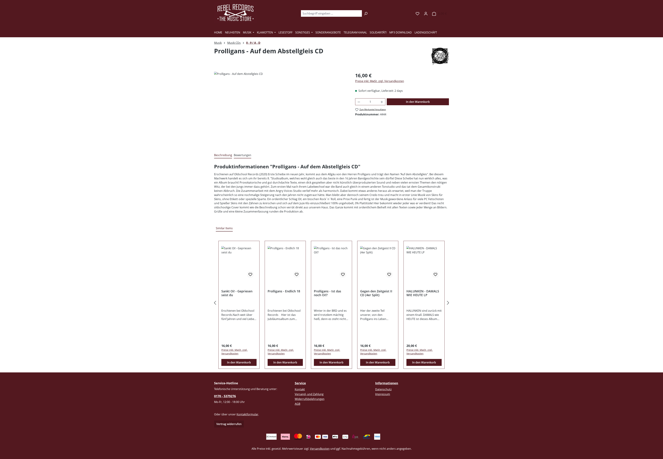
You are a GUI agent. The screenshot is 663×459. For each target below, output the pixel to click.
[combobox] (331, 13)
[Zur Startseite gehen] (235, 12)
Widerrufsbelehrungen (309, 399)
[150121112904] (281, 109)
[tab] (223, 155)
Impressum (382, 394)
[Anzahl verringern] (358, 101)
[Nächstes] (448, 302)
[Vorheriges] (215, 302)
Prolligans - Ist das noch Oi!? (327, 293)
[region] (281, 109)
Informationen (386, 383)
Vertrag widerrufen (229, 424)
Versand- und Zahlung (309, 394)
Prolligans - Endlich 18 (284, 291)
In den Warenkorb (418, 102)
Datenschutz (383, 389)
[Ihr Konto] (426, 13)
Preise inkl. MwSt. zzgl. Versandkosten (379, 81)
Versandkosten (320, 449)
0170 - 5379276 (225, 396)
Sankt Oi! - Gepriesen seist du (236, 293)
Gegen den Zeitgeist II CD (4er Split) (376, 293)
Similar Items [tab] (224, 228)
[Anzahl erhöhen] (382, 101)
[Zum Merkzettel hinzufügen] (250, 274)
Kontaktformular (247, 414)
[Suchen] (366, 13)
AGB (297, 404)
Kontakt (300, 389)
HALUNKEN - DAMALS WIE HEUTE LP (422, 293)
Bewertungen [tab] (242, 155)
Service (300, 383)
